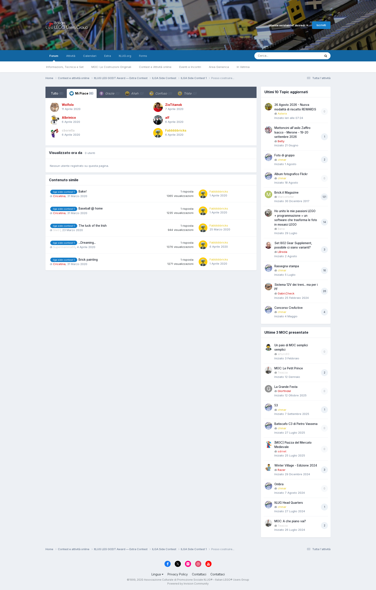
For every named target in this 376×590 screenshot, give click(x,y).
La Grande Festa (285, 387)
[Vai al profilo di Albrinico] (54, 120)
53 (276, 405)
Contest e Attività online (155, 67)
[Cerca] (326, 55)
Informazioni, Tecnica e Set (65, 67)
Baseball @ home (91, 208)
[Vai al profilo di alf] (158, 120)
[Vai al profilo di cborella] (54, 133)
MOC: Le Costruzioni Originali (111, 67)
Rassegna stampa (286, 266)
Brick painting (88, 259)
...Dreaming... (87, 242)
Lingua (156, 574)
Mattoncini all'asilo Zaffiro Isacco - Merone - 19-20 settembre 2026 (292, 132)
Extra (107, 55)
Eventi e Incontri (190, 67)
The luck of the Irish (93, 225)
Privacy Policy (178, 574)
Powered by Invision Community (188, 583)
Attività (70, 55)
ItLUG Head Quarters (288, 502)
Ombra (279, 484)
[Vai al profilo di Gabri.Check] (268, 286)
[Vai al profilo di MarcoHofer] (268, 194)
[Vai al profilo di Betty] (268, 130)
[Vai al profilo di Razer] (268, 467)
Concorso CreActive (288, 307)
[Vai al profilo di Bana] (268, 213)
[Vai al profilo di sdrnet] (268, 444)
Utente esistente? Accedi (287, 25)
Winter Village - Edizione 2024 (295, 465)
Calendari (89, 55)
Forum (53, 55)
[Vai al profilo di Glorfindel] (268, 388)
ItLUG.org (125, 55)
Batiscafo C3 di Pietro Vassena (295, 424)
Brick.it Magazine (286, 192)
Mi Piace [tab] (83, 93)
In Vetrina (243, 67)
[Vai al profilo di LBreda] (268, 245)
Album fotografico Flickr (291, 174)
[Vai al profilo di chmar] (268, 157)
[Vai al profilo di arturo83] (268, 347)
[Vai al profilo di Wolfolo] (54, 107)
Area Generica (219, 67)
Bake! (83, 191)
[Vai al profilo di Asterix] (268, 106)
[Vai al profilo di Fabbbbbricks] (158, 133)
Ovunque (309, 55)
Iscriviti (321, 25)
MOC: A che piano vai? (290, 521)
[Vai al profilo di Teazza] (268, 370)
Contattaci (199, 574)
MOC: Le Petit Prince (288, 368)
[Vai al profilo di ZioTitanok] (158, 107)
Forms (143, 55)
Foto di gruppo (284, 155)
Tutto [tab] (57, 93)
